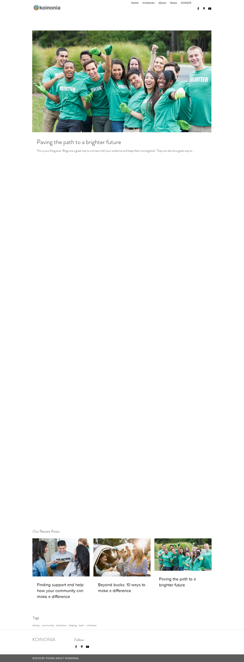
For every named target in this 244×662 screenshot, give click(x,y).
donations (61, 625)
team (81, 625)
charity (36, 625)
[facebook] (198, 8)
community (48, 625)
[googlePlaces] (204, 8)
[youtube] (210, 8)
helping (72, 625)
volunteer (92, 625)
